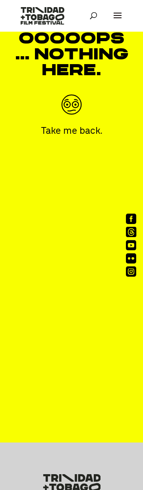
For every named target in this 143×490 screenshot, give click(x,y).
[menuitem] (130, 218)
